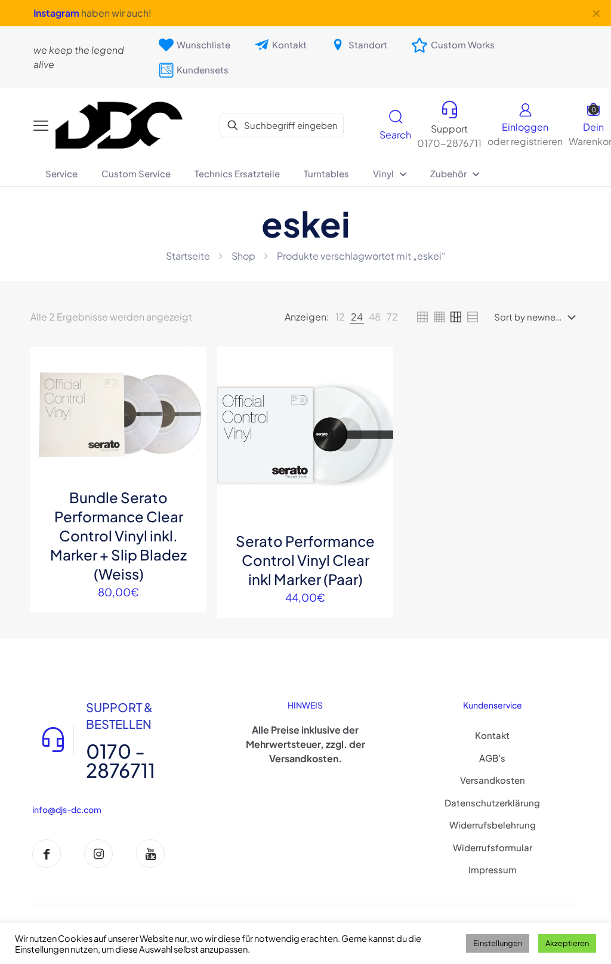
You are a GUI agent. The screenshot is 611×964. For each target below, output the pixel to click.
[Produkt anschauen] (189, 389)
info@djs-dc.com (66, 809)
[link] (340, 317)
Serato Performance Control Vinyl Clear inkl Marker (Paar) (305, 560)
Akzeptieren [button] (567, 943)
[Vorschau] (189, 440)
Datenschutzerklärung (492, 802)
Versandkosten (492, 780)
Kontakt (492, 735)
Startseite (188, 256)
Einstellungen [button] (497, 943)
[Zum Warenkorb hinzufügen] (189, 363)
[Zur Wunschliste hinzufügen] (189, 415)
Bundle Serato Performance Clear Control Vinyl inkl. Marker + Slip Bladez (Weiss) (118, 535)
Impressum (492, 869)
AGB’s (492, 757)
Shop (243, 256)
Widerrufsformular (492, 847)
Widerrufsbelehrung (492, 824)
